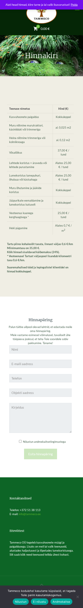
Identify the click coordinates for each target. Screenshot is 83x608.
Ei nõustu (39, 601)
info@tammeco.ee (30, 514)
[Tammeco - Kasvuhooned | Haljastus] (41, 12)
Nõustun (21, 601)
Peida (74, 4)
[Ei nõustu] (78, 597)
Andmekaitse (61, 601)
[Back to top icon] (41, 584)
